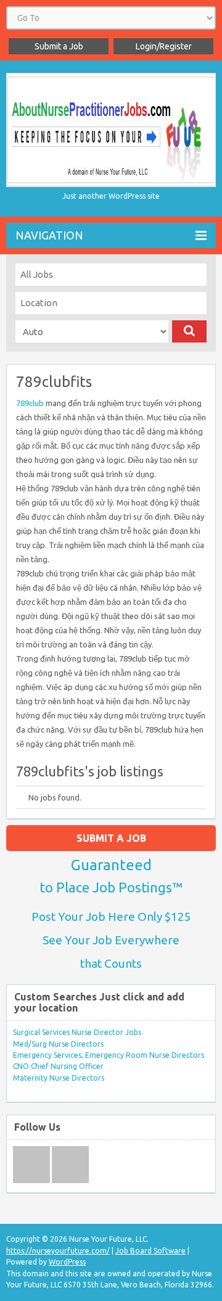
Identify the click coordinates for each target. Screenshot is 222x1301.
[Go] (189, 331)
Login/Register (164, 46)
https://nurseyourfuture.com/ (58, 1251)
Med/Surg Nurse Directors (58, 1044)
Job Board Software (150, 1251)
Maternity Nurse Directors (58, 1078)
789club (30, 403)
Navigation (49, 235)
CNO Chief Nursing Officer (58, 1066)
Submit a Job (59, 46)
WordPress (67, 1262)
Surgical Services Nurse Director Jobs (77, 1032)
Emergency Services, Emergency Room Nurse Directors (108, 1055)
